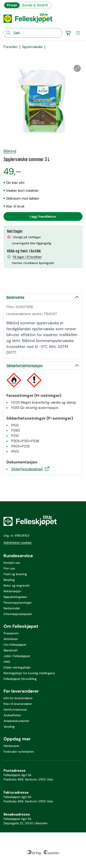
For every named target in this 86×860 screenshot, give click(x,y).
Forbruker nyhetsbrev (19, 752)
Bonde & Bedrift (35, 5)
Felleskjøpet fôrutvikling (20, 679)
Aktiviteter (11, 639)
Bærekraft (11, 650)
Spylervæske (32, 47)
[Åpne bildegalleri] (77, 68)
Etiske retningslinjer (17, 667)
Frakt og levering (15, 574)
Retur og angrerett (17, 585)
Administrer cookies (18, 542)
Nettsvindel (12, 608)
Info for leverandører (18, 698)
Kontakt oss (12, 563)
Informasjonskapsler (18, 614)
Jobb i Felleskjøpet (17, 656)
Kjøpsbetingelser (15, 597)
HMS (7, 662)
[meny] (78, 32)
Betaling (9, 580)
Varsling (9, 727)
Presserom (11, 633)
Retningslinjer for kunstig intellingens (29, 673)
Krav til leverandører (18, 704)
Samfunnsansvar (15, 709)
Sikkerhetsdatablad (27, 469)
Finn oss (9, 568)
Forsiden (11, 47)
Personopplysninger (18, 603)
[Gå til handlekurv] (68, 32)
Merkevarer (11, 746)
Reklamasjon (12, 591)
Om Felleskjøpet (15, 645)
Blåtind (10, 151)
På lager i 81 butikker (27, 257)
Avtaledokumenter (16, 721)
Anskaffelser (12, 715)
